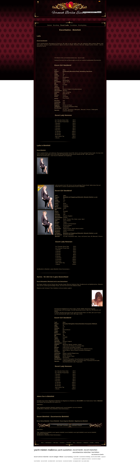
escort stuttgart (54, 456)
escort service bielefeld (90, 432)
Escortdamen (73, 25)
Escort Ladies (64, 25)
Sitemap (97, 442)
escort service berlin (95, 456)
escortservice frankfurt (67, 460)
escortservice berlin (98, 454)
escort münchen (90, 450)
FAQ (74, 442)
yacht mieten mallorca (45, 449)
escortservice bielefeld (42, 433)
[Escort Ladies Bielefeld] (70, 427)
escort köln (76, 456)
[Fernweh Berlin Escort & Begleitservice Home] (37, 1)
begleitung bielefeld (45, 407)
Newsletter (68, 442)
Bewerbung (56, 25)
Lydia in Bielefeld (43, 145)
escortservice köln (77, 458)
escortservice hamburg (84, 456)
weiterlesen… (40, 404)
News (42, 442)
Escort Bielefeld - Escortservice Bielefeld (53, 416)
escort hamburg (68, 456)
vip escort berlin (44, 460)
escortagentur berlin (77, 460)
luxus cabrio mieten (85, 460)
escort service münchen (41, 456)
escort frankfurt (37, 460)
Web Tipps (55, 442)
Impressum (79, 442)
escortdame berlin (51, 460)
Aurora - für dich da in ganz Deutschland (52, 277)
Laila (39, 36)
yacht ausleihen (65, 450)
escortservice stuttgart (96, 458)
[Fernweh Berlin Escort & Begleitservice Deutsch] (99, 1)
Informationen (48, 442)
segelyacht (103, 456)
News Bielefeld (54, 408)
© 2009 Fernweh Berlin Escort (94, 445)
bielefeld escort (59, 407)
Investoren (62, 442)
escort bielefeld (68, 407)
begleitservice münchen (86, 458)
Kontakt (91, 442)
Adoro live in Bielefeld (45, 396)
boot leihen (95, 452)
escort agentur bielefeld (58, 432)
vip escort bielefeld (77, 407)
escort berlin (78, 450)
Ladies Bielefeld (54, 269)
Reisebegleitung (82, 25)
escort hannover (59, 460)
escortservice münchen (82, 452)
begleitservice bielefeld (46, 432)
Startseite (49, 25)
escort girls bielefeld (78, 432)
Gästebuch (85, 442)
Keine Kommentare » (64, 269)
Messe (61, 456)
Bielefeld (47, 269)
